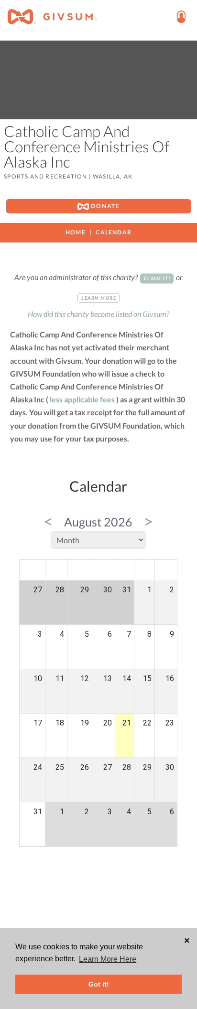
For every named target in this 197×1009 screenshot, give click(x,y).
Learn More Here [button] (107, 959)
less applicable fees (82, 399)
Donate (104, 206)
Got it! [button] (98, 984)
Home (76, 232)
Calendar (113, 232)
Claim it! (157, 278)
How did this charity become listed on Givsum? (98, 313)
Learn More (98, 298)
